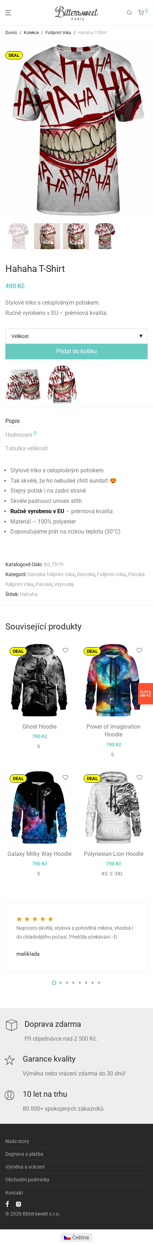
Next (146, 130)
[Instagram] (18, 1204)
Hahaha (29, 594)
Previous (7, 130)
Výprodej (64, 584)
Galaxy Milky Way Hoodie (39, 853)
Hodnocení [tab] (21, 434)
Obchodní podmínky (27, 1179)
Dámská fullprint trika (51, 574)
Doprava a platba (24, 1154)
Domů (11, 32)
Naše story (17, 1141)
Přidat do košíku (76, 351)
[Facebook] (7, 1204)
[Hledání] (129, 13)
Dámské (86, 574)
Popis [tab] (12, 421)
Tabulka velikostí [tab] (26, 448)
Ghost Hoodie (39, 726)
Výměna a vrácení (24, 1167)
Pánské (44, 584)
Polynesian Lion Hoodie (113, 853)
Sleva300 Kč (145, 693)
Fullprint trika (58, 32)
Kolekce (31, 32)
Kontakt (14, 1193)
